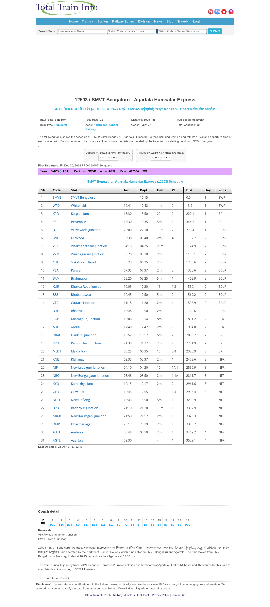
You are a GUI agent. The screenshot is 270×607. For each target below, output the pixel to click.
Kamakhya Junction (85, 383)
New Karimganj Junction (89, 416)
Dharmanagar (81, 424)
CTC (56, 303)
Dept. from (85, 171)
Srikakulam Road (83, 262)
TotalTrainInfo (95, 595)
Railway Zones (123, 21)
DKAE (57, 335)
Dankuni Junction (83, 335)
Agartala (77, 440)
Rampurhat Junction (86, 343)
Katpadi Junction (83, 213)
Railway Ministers (124, 595)
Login (197, 21)
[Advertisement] (135, 63)
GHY (56, 392)
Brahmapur (79, 278)
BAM (56, 278)
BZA (56, 230)
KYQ (56, 383)
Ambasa (77, 432)
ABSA (56, 432)
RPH (56, 343)
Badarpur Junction (84, 408)
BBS (56, 294)
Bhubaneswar (81, 294)
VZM (56, 254)
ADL (56, 327)
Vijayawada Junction (86, 230)
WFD (56, 205)
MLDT (57, 351)
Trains (86, 21)
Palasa (76, 270)
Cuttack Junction (83, 303)
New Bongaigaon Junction (90, 375)
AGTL (56, 440)
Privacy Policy (160, 595)
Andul (75, 327)
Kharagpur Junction (85, 319)
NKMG (57, 416)
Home (73, 21)
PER (56, 222)
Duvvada (77, 238)
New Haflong (80, 400)
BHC (56, 311)
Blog (170, 21)
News (158, 21)
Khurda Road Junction (87, 286)
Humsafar (60, 124)
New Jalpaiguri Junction (88, 367)
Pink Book (143, 595)
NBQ (56, 375)
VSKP (56, 246)
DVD (56, 238)
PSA (56, 270)
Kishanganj (79, 359)
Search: (55, 171)
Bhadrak (77, 311)
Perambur (78, 222)
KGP (56, 319)
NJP (55, 367)
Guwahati (78, 392)
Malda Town (80, 351)
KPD (56, 213)
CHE (56, 262)
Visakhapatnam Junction (89, 246)
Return (129, 171)
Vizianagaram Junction (87, 254)
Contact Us (178, 595)
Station (102, 21)
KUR (56, 286)
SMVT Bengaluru (83, 197)
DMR (56, 424)
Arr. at (108, 171)
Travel (182, 21)
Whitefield (78, 205)
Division (144, 21)
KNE (56, 359)
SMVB (57, 197)
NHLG (57, 400)
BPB (56, 408)
